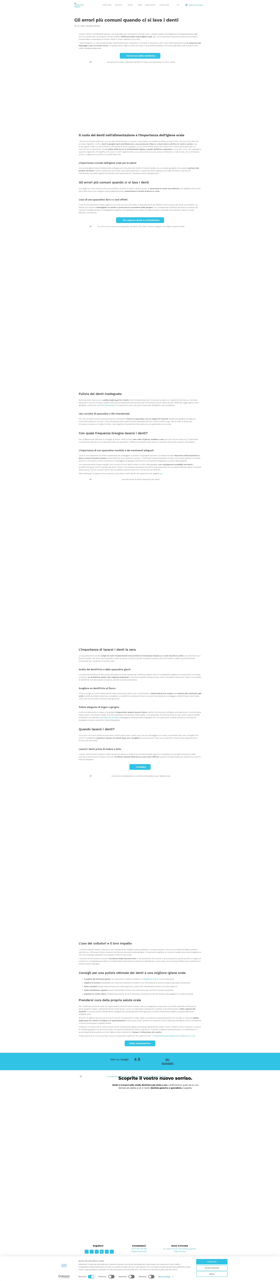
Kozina (182, 1251)
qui (161, 473)
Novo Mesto (183, 1249)
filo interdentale (108, 405)
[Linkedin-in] (92, 1252)
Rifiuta (211, 1274)
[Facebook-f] (87, 1252)
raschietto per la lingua (109, 717)
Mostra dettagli (164, 1277)
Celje (176, 1251)
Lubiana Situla (171, 1249)
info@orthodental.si (139, 1251)
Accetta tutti (212, 1262)
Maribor (192, 1249)
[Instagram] (97, 1252)
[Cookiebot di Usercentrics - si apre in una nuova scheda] (64, 1276)
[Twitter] (112, 1252)
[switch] (111, 1276)
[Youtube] (107, 1252)
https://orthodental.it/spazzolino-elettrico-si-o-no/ (174, 1036)
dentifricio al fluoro (152, 979)
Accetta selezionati (212, 1268)
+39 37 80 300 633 (139, 1249)
